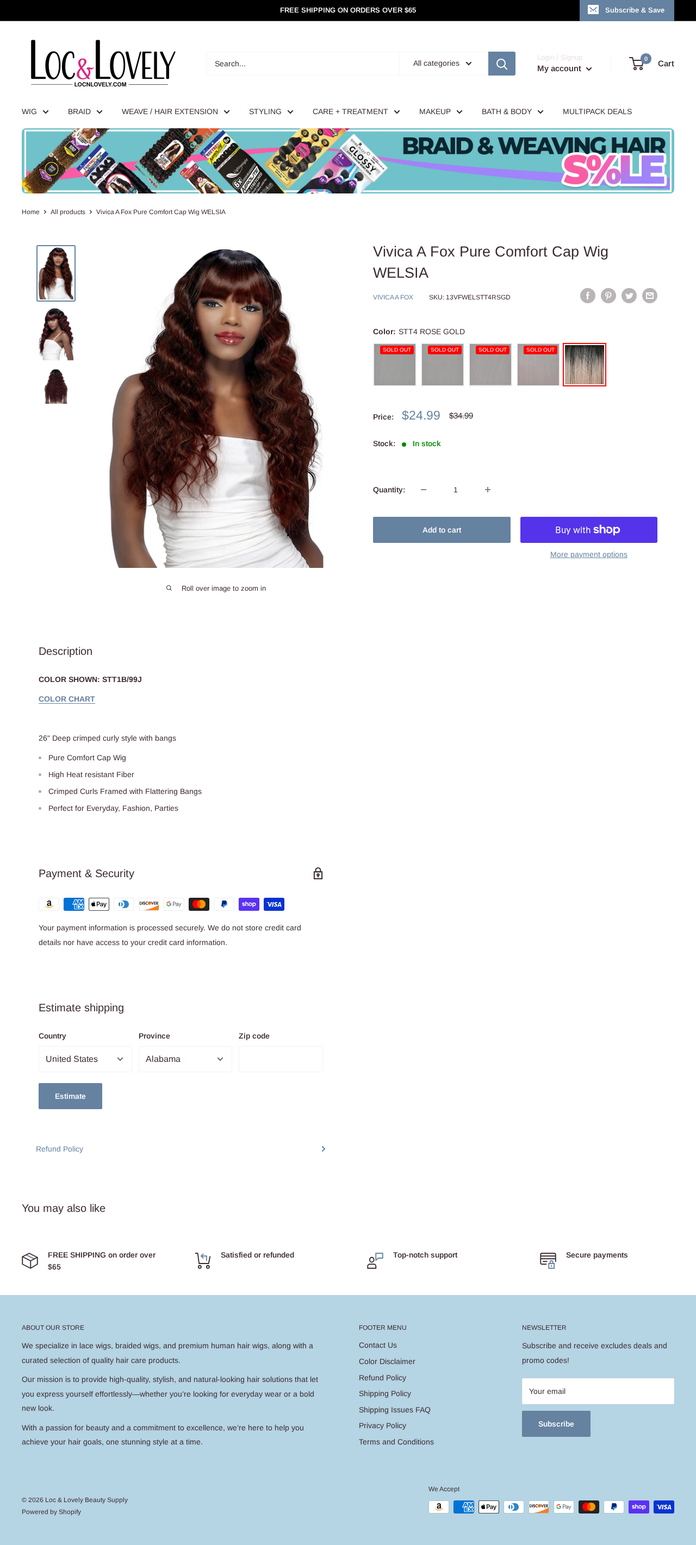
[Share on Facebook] (587, 295)
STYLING (265, 111)
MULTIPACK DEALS (597, 111)
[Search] (501, 64)
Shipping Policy (385, 1393)
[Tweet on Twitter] (629, 295)
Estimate (70, 1096)
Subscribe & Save (634, 10)
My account (560, 68)
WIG (29, 111)
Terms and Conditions (396, 1441)
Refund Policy (59, 1148)
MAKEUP (435, 111)
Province (154, 1035)
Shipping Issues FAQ (395, 1409)
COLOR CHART (67, 699)
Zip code (254, 1035)
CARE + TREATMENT (350, 111)
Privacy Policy (382, 1425)
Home (31, 212)
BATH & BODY (507, 111)
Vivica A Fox (393, 297)
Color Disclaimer (387, 1361)
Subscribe (556, 1423)
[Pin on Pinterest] (608, 295)
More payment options (588, 554)
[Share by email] (649, 295)
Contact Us (378, 1345)
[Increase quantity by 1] (487, 489)
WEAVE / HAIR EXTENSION (170, 111)
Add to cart (441, 530)
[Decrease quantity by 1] (423, 489)
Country (52, 1035)
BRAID (79, 111)
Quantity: (389, 489)
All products (68, 212)
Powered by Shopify (51, 1512)
